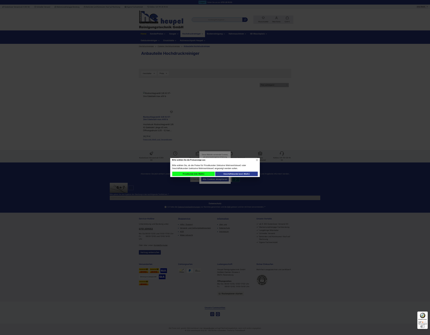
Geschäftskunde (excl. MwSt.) (236, 174)
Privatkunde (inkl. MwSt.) (193, 174)
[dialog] (215, 167)
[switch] (422, 326)
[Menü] (426, 313)
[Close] (257, 160)
